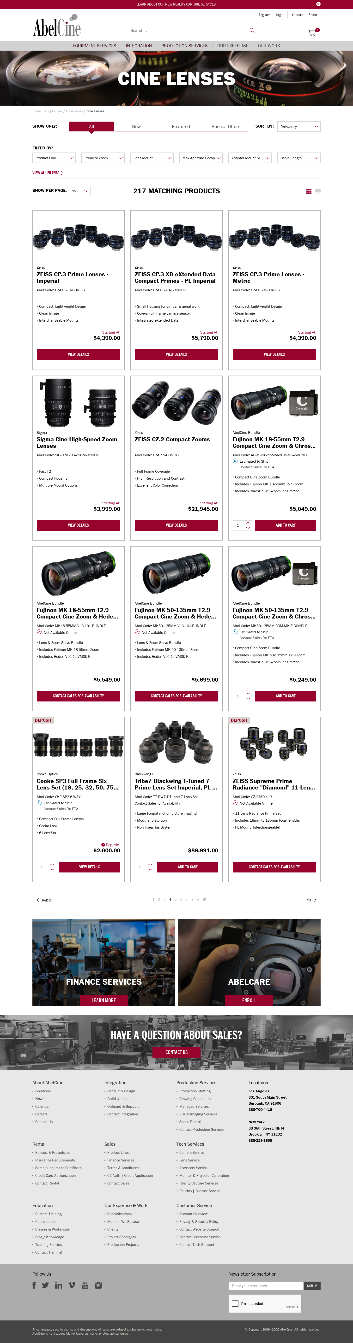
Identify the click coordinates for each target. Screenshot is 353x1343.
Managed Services (194, 1106)
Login (280, 15)
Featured (181, 126)
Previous (46, 900)
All (91, 126)
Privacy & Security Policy (199, 1221)
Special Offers (226, 126)
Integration (139, 45)
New (136, 126)
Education (42, 1205)
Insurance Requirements (55, 1160)
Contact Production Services (201, 1129)
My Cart (317, 30)
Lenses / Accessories (67, 111)
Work (142, 1205)
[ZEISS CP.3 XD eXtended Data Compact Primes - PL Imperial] (176, 238)
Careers (41, 1114)
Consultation (45, 1221)
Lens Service (189, 1160)
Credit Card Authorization (55, 1175)
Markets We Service (123, 1221)
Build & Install (118, 1099)
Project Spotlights (121, 1237)
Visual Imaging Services (198, 1114)
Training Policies (48, 1245)
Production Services (184, 45)
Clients (112, 1229)
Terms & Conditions (123, 1168)
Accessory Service (193, 1168)
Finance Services (120, 1160)
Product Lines (118, 1152)
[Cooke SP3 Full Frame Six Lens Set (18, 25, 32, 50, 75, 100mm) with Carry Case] (78, 745)
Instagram (98, 1285)
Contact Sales (118, 1183)
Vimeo (71, 1285)
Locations (43, 1091)
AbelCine (57, 25)
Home (36, 111)
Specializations (119, 1214)
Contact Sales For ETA (257, 467)
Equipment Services (94, 45)
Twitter (45, 1285)
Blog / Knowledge (49, 1237)
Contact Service (207, 1191)
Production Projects (123, 1245)
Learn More (104, 1000)
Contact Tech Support (196, 1245)
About (313, 15)
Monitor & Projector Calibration (204, 1175)
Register (264, 15)
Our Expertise (232, 45)
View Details (78, 354)
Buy (46, 111)
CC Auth (113, 1175)
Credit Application (138, 1175)
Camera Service (191, 1152)
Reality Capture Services (194, 4)
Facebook (34, 1285)
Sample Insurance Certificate (58, 1168)
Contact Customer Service (199, 1237)
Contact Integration (122, 1114)
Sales (110, 1144)
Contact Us (44, 1122)
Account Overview (193, 1214)
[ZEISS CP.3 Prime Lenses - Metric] (274, 238)
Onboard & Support (123, 1106)
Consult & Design (121, 1091)
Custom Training (48, 1214)
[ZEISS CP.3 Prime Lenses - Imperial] (78, 238)
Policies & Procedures (52, 1152)
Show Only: (44, 126)
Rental (39, 1144)
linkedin (58, 1285)
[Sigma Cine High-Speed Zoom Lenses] (78, 403)
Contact (297, 15)
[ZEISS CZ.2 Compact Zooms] (176, 403)
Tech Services (190, 1144)
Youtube (85, 1285)
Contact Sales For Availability (78, 696)
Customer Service (194, 1205)
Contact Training (48, 1252)
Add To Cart (286, 525)
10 (204, 899)
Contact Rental (47, 1183)
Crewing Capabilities (195, 1099)
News (39, 1099)
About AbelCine (47, 1082)
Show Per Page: (49, 190)
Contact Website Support (199, 1229)
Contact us (176, 1052)
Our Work (269, 45)
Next (310, 899)
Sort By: (265, 126)
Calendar (42, 1106)
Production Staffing (195, 1091)
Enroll (249, 1000)
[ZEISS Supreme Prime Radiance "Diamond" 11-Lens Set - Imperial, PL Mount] (274, 745)
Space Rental (190, 1122)
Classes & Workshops (52, 1229)
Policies (185, 1191)
